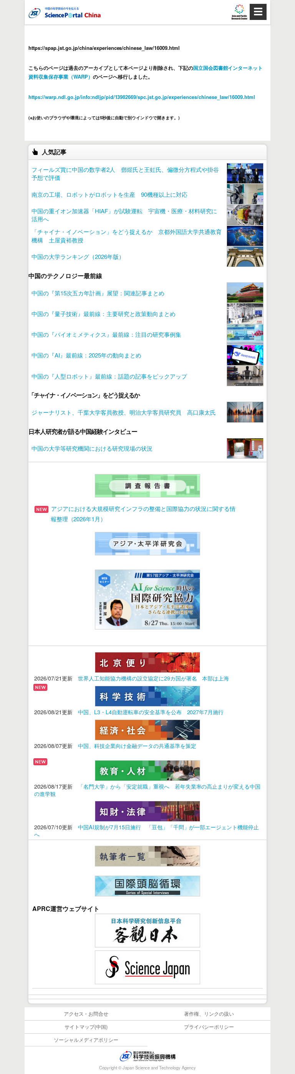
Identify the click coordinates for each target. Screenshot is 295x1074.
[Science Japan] (147, 966)
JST (147, 1056)
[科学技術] (147, 695)
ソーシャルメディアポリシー (86, 1039)
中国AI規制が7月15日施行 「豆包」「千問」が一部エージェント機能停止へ (146, 830)
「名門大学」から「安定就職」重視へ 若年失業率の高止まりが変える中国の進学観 (147, 789)
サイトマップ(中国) (86, 1026)
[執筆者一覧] (147, 855)
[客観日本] (147, 929)
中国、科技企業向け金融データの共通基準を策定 (137, 745)
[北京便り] (147, 661)
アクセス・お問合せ (86, 1013)
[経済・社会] (147, 729)
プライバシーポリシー (209, 1026)
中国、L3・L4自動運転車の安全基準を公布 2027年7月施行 (151, 712)
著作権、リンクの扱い (209, 1013)
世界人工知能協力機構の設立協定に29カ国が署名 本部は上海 (153, 678)
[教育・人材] (147, 769)
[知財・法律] (147, 810)
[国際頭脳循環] (147, 885)
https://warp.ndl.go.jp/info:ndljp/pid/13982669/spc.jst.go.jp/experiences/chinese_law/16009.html (141, 96)
